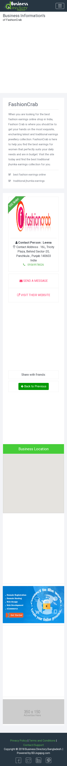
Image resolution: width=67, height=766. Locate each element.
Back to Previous (34, 386)
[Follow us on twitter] (28, 760)
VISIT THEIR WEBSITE (35, 295)
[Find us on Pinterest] (48, 760)
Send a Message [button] (35, 281)
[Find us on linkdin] (38, 760)
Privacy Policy (18, 740)
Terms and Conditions (42, 740)
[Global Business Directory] (16, 6)
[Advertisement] (33, 57)
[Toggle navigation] (60, 6)
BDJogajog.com (40, 753)
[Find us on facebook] (18, 760)
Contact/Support (33, 745)
